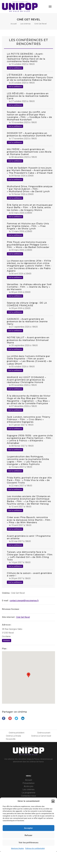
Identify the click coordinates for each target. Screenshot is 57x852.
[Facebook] (25, 768)
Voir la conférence (15, 68)
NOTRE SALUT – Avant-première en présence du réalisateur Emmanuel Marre (28, 340)
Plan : (4, 648)
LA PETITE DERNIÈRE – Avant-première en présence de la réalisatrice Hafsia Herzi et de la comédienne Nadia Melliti (26, 58)
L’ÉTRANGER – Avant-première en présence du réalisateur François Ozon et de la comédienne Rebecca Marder (30, 77)
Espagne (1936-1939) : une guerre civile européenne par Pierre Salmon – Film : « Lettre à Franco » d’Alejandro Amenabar (30, 439)
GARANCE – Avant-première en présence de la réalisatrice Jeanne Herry (27, 321)
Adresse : (7, 624)
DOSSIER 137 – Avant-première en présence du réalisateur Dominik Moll (29, 134)
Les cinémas (25, 24)
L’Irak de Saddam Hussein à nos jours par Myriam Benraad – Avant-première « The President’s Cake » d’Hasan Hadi (30, 170)
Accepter (28, 828)
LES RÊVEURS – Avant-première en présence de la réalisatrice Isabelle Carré (28, 96)
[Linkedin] (32, 768)
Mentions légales (17, 848)
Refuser (28, 835)
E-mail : (5, 600)
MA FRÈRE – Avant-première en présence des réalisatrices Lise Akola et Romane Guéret (29, 152)
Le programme (28, 792)
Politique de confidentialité (35, 848)
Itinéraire (6, 640)
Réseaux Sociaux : (11, 609)
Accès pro (28, 786)
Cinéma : (6, 593)
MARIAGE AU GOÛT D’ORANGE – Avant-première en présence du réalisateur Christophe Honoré (26, 380)
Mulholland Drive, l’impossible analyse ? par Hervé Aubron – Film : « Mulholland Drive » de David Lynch (29, 189)
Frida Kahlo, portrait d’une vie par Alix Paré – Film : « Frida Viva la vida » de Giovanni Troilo (29, 480)
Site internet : (9, 617)
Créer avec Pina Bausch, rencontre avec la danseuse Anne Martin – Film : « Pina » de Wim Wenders (29, 520)
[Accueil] (20, 6)
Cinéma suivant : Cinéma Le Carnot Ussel (41, 734)
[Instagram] (29, 768)
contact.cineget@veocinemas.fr (24, 600)
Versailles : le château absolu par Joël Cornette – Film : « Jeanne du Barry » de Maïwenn (29, 287)
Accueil (14, 24)
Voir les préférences (28, 842)
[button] (53, 801)
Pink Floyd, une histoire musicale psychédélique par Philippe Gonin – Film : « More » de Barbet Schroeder (28, 244)
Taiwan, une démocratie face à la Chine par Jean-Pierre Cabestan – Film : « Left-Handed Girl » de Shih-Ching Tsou (29, 556)
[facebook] (23, 609)
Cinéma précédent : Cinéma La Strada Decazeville (15, 736)
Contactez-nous (28, 796)
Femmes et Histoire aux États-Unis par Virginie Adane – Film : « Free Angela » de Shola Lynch (28, 226)
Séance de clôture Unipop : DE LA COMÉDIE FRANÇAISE (27, 304)
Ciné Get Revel (23, 617)
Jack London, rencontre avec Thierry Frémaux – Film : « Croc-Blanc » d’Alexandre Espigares (28, 419)
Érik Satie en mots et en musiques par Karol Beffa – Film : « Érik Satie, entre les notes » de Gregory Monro (30, 207)
